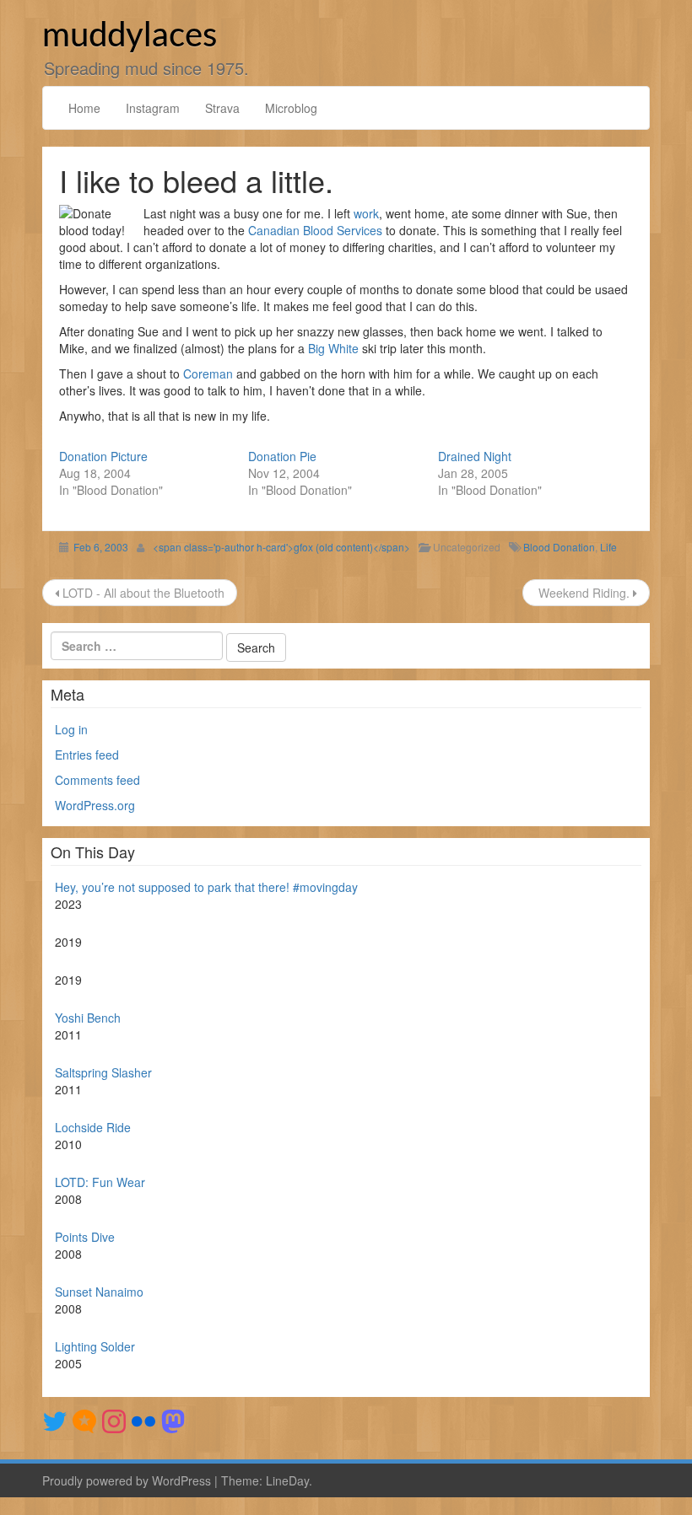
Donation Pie (282, 456)
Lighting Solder (95, 1346)
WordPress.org (95, 805)
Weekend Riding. (584, 592)
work (366, 213)
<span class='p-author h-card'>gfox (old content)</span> (281, 547)
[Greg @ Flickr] (143, 1418)
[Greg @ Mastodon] (173, 1418)
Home (84, 107)
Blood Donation (559, 547)
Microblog (291, 107)
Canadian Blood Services (315, 230)
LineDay (287, 1480)
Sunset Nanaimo (99, 1291)
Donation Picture (103, 456)
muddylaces (129, 36)
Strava (222, 107)
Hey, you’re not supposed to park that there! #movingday (206, 886)
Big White (333, 348)
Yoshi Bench (88, 1017)
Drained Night (474, 456)
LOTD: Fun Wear (100, 1182)
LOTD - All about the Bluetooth (141, 592)
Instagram (153, 107)
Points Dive (85, 1236)
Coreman (208, 373)
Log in (71, 729)
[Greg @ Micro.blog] (84, 1418)
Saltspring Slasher (103, 1072)
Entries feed (87, 754)
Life (608, 547)
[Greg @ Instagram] (114, 1418)
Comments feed (97, 779)
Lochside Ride (93, 1127)
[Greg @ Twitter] (55, 1418)
